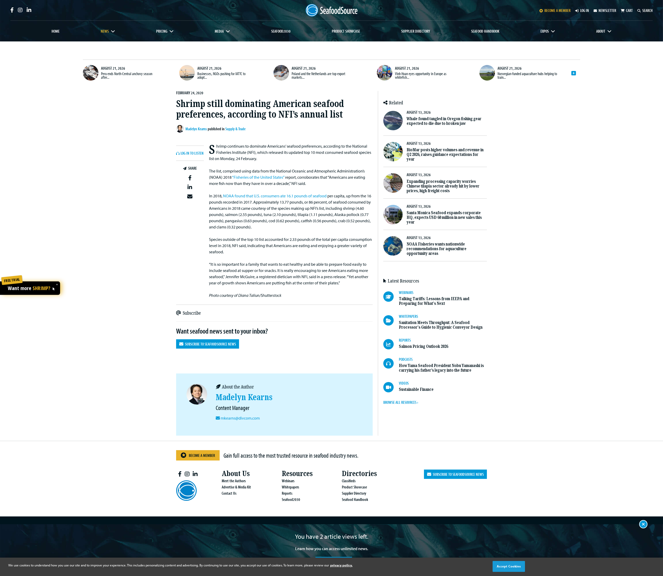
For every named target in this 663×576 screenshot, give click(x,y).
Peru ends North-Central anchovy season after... (126, 75)
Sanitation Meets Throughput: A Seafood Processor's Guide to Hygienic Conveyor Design (440, 325)
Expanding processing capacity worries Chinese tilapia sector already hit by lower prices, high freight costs (443, 186)
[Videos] (391, 387)
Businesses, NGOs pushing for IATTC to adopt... (221, 75)
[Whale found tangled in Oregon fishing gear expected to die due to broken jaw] (393, 120)
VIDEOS (404, 383)
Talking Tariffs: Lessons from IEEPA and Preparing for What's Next (434, 301)
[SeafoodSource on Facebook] (12, 10)
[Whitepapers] (391, 320)
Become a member (557, 10)
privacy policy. (341, 565)
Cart (629, 10)
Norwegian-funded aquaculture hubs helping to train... (527, 75)
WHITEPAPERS (408, 316)
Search (647, 10)
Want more (29, 288)
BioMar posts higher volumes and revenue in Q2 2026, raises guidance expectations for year (445, 154)
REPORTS (405, 340)
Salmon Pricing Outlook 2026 (423, 346)
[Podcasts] (391, 363)
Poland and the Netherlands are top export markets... (318, 75)
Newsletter (607, 10)
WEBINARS (406, 292)
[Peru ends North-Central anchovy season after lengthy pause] (90, 73)
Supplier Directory (415, 31)
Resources (297, 473)
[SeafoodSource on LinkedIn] (29, 10)
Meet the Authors (234, 480)
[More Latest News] (573, 73)
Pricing (161, 31)
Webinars (288, 480)
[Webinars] (391, 296)
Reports (287, 493)
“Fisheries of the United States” (258, 177)
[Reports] (391, 344)
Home (56, 31)
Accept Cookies (509, 566)
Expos (545, 31)
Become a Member (202, 455)
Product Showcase (346, 31)
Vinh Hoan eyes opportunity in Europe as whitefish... (420, 75)
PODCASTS (406, 359)
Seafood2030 (281, 31)
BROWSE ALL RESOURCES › (400, 402)
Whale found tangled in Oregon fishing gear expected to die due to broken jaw (444, 121)
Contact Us (229, 493)
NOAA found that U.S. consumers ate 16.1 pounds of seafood (275, 195)
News (105, 31)
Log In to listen (192, 153)
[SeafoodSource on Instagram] (20, 10)
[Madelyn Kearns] (180, 129)
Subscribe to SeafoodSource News (209, 344)
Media (219, 31)
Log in (584, 10)
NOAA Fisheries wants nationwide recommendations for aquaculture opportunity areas (436, 248)
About (600, 31)
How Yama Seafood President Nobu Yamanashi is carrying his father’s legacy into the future (441, 368)
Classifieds (349, 480)
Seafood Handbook (485, 31)
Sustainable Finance (416, 389)
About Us (236, 473)
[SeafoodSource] (331, 10)
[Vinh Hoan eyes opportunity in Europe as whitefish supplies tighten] (384, 73)
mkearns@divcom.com (240, 418)
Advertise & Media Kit (236, 486)
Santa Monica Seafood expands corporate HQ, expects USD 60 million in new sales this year (444, 217)
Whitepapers (290, 486)
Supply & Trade (235, 128)
